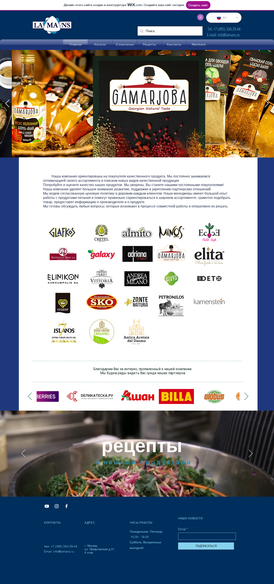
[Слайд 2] (137, 486)
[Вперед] (251, 454)
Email (182, 529)
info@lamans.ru (229, 35)
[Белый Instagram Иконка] (56, 506)
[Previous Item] (7, 104)
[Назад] (23, 454)
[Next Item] (266, 104)
